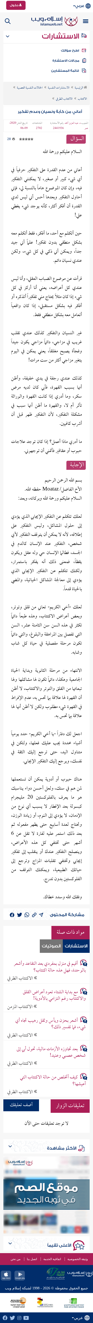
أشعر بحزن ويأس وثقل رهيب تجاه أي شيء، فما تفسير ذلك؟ (50, 1024)
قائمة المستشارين (65, 70)
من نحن (15, 1259)
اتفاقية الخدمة (52, 1259)
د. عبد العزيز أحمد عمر (76, 125)
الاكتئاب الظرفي (20, 978)
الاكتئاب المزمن (20, 1006)
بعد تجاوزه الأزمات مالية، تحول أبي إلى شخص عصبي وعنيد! (51, 1052)
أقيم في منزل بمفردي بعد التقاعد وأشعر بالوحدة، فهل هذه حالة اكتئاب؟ (50, 967)
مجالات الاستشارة (65, 60)
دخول (14, 5)
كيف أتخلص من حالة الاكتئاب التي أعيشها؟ (53, 1080)
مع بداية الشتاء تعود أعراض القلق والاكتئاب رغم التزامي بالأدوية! (54, 995)
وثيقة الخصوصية (77, 1259)
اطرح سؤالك (70, 50)
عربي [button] (79, 6)
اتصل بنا (32, 1259)
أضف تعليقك (21, 1105)
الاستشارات (61, 36)
